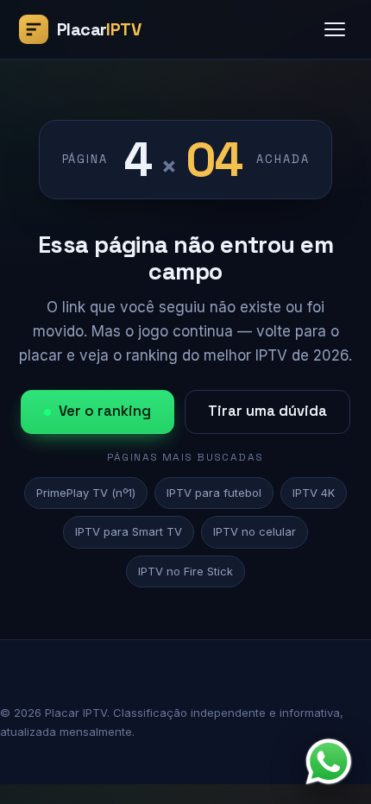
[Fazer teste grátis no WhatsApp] (328, 761)
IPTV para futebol (214, 492)
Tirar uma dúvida (267, 411)
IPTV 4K (313, 492)
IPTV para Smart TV (128, 531)
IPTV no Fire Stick (185, 571)
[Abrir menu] (335, 29)
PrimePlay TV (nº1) (85, 492)
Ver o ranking (105, 411)
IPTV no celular (254, 531)
